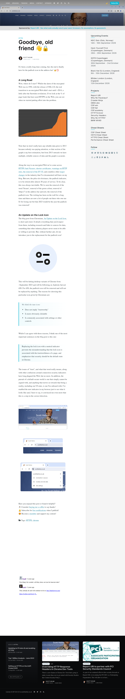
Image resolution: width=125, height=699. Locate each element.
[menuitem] (8, 3)
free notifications (39, 510)
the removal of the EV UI (33, 171)
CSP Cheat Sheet (98, 132)
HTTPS (21, 38)
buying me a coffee (36, 507)
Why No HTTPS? (98, 118)
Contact (39, 3)
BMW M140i (96, 120)
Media (32, 3)
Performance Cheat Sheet (102, 140)
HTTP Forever (97, 113)
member (33, 513)
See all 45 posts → (15, 677)
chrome (36, 520)
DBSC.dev (95, 103)
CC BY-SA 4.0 (15, 692)
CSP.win (94, 105)
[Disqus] (43, 549)
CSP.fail (94, 108)
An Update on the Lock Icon (55, 218)
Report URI (96, 95)
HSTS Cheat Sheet (99, 135)
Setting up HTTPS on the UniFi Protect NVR (19, 667)
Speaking (15, 3)
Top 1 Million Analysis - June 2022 (21, 658)
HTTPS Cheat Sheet (99, 137)
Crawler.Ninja (97, 100)
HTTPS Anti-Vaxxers (27, 168)
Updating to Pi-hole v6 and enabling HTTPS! (21, 649)
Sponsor (48, 3)
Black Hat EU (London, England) (105, 71)
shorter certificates (43, 168)
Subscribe (114, 3)
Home (8, 3)
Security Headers (98, 115)
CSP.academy (97, 110)
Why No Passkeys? (99, 98)
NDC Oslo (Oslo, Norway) (102, 40)
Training (24, 3)
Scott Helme (27, 57)
